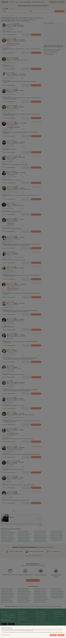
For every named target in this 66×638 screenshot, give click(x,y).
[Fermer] (64, 627)
